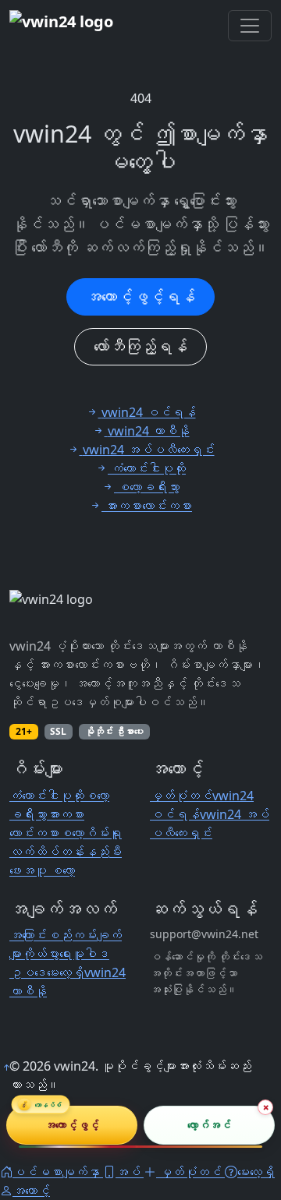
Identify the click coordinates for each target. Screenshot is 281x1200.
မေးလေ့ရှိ (65, 972)
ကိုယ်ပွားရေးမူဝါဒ (65, 953)
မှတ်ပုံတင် (181, 795)
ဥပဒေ (28, 972)
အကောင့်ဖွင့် (72, 1124)
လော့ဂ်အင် (209, 1124)
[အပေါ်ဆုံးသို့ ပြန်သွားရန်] (6, 1067)
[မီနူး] (250, 25)
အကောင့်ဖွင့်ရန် (140, 296)
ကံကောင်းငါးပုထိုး (46, 795)
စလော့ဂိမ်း (84, 833)
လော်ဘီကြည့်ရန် (140, 346)
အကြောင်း (28, 935)
